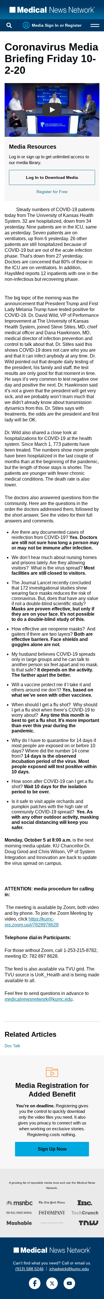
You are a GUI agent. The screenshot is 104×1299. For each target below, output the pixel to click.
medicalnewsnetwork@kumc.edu (39, 999)
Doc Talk (12, 1045)
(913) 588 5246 (29, 1268)
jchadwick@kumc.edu (69, 1268)
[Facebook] (34, 1283)
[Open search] (9, 25)
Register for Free (52, 191)
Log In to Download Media (52, 177)
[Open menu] (95, 25)
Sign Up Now (52, 1149)
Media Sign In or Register (56, 25)
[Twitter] (52, 1283)
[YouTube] (69, 1283)
